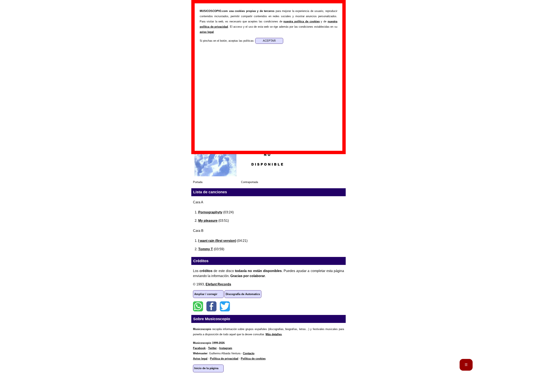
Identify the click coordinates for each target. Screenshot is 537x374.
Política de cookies (253, 358)
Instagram (225, 348)
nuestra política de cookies (301, 21)
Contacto (248, 353)
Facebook (211, 306)
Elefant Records (218, 284)
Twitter (225, 306)
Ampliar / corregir (205, 294)
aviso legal (207, 32)
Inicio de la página (206, 368)
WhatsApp (198, 306)
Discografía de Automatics (243, 294)
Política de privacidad (224, 358)
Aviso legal (200, 358)
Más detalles (274, 334)
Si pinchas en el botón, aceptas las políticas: (227, 40)
